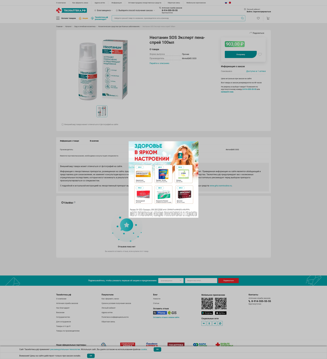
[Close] (195, 144)
